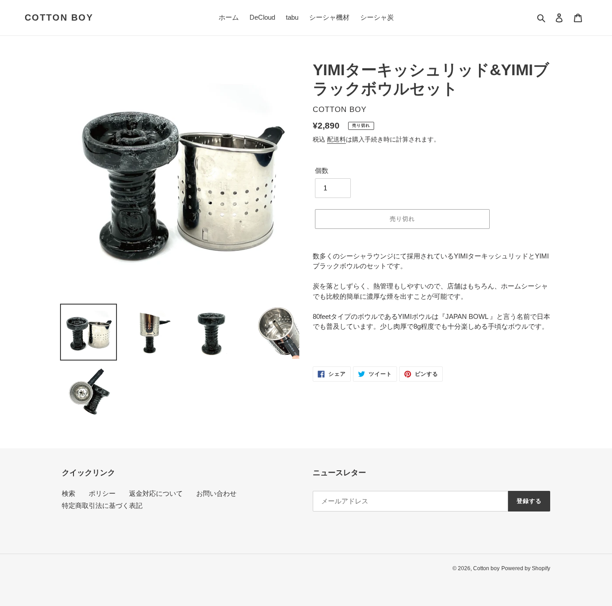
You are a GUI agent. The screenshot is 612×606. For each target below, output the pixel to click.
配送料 (336, 139)
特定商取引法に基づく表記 (102, 505)
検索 (68, 493)
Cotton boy (59, 17)
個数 (321, 170)
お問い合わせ (216, 493)
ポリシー (102, 493)
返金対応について (156, 493)
